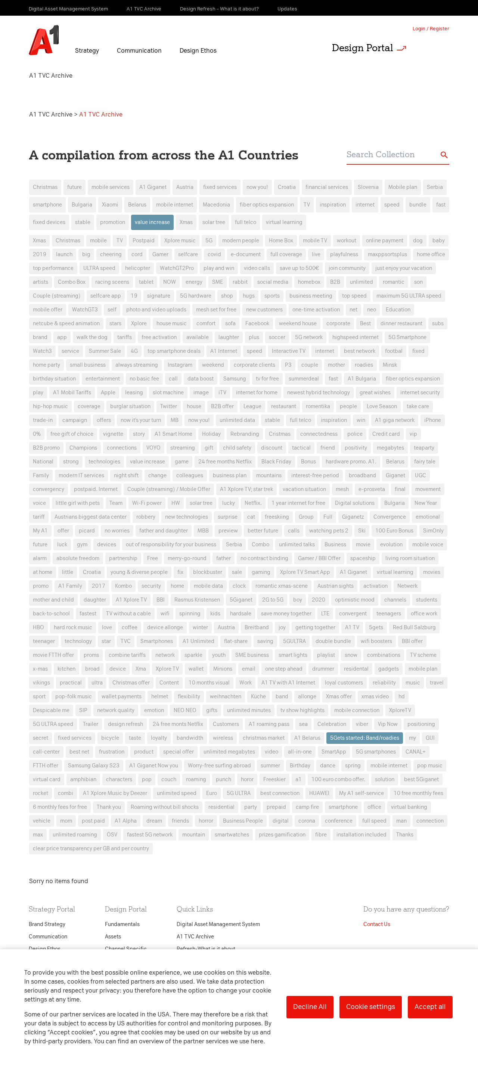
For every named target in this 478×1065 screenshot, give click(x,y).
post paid (93, 821)
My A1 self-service (361, 793)
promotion (112, 222)
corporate (338, 323)
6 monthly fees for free (60, 807)
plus (254, 337)
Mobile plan (402, 187)
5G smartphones (376, 752)
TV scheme (423, 655)
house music (171, 323)
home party (46, 365)
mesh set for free (216, 310)
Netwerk (407, 586)
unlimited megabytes (229, 752)
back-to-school (51, 614)
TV (307, 205)
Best (365, 323)
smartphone (47, 205)
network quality (115, 710)
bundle (417, 205)
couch (168, 779)
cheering (111, 254)
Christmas (45, 187)
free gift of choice (71, 434)
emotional (428, 517)
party (250, 807)
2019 (39, 254)
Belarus (137, 205)
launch (64, 254)
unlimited (361, 282)
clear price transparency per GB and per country (91, 848)
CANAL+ (416, 752)
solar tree (213, 222)
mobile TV (315, 240)
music (413, 683)
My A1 (40, 531)
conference (339, 821)
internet (365, 205)
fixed (418, 351)
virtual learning (284, 222)
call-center (46, 752)
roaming (196, 779)
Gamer (160, 254)
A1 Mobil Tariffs (72, 392)
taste (135, 738)
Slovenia (368, 187)
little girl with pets (78, 503)
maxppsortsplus (387, 254)
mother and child (53, 600)
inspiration (333, 205)
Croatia (287, 187)
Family (41, 475)
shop (227, 296)
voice (39, 503)
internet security (420, 392)
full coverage (286, 254)
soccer (277, 337)
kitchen (66, 669)
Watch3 (42, 351)
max (38, 835)
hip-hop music (50, 406)
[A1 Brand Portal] (44, 40)
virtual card (46, 779)
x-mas (40, 669)
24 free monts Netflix (178, 724)
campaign (74, 420)
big (86, 254)
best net (79, 752)
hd (401, 696)
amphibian (83, 779)
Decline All (310, 1007)
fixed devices (49, 222)
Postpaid (144, 240)
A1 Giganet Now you (153, 766)
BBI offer (412, 641)
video (271, 752)
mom (66, 821)
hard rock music (73, 627)
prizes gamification (282, 835)
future (74, 187)
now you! (257, 187)
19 (134, 296)
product (143, 752)
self (112, 310)
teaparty (424, 448)
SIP (83, 710)
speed (392, 205)
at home (42, 572)
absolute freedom (77, 558)
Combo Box (72, 282)
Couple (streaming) (57, 296)
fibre (321, 835)
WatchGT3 (85, 310)
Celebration (331, 724)
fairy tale (424, 462)
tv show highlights (302, 710)
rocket (40, 793)
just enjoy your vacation (403, 268)
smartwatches (232, 835)
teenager (44, 641)
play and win (219, 268)
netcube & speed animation (66, 323)
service (70, 351)
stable (82, 222)
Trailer (90, 724)
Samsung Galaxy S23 (94, 766)
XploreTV (400, 710)
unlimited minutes (249, 710)
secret (40, 738)
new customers (264, 310)
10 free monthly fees (418, 793)
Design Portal (362, 48)
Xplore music (180, 240)
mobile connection (356, 710)
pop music (430, 766)
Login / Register (431, 28)
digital (281, 821)
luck (62, 544)
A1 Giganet (153, 187)
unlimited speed (176, 793)
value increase (152, 222)
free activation (159, 337)
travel (437, 683)
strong (71, 462)
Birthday (300, 766)
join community (347, 268)
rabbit (240, 282)
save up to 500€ (299, 268)
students (426, 600)
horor (247, 779)
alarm (40, 558)
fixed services (220, 187)
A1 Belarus (307, 738)
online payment (384, 240)
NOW (169, 282)
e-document (246, 254)
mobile (98, 240)
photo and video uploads (156, 310)
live (316, 254)
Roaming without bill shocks (165, 807)
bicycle (110, 738)
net (353, 310)
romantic (393, 282)
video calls (257, 268)
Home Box (281, 240)
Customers (226, 724)
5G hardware (195, 296)
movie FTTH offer (53, 655)
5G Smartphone (407, 337)
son (418, 282)
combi (65, 793)
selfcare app (105, 296)
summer (270, 766)
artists (40, 282)
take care (418, 406)
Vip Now (388, 724)
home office (431, 254)
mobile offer (47, 310)
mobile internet (174, 205)
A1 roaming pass (269, 724)
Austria (184, 187)
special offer (178, 752)
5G (208, 240)
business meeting (310, 296)
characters (119, 779)
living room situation (410, 558)
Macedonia (216, 205)
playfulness (344, 254)
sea (303, 724)
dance (327, 766)
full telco (245, 222)
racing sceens (112, 282)
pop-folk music (73, 696)
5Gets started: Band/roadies (364, 738)
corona (306, 821)
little (67, 572)
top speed (354, 296)
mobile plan (423, 669)
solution (384, 779)
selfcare (188, 254)
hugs (249, 296)
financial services (326, 187)
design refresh (125, 724)
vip (413, 434)
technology (78, 641)
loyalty (159, 738)
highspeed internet (355, 337)
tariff (39, 517)
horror (206, 821)
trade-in (43, 420)
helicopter (137, 268)
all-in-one (300, 752)
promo (41, 586)
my (412, 738)
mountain (193, 835)
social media (272, 282)
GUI (430, 738)
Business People (243, 821)
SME (217, 282)
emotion (154, 710)
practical (71, 683)
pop (147, 779)
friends (180, 821)
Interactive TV (288, 351)
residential (221, 807)
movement (428, 489)
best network (359, 351)
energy (194, 282)
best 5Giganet (421, 779)
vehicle (41, 821)
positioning (421, 724)
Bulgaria (82, 205)
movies (431, 572)
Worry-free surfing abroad (219, 766)
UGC (420, 475)
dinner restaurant (401, 323)
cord (137, 254)
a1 (298, 779)
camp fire (307, 807)
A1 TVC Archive (51, 114)
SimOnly (433, 531)
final (400, 489)
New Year (426, 503)
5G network (309, 337)
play (38, 392)
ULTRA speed (99, 268)
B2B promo (46, 448)
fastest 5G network (150, 835)
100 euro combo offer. (338, 779)
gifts (211, 710)
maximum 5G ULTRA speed (408, 296)
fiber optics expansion (267, 205)
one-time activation (316, 310)
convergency (48, 489)
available (197, 337)
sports (272, 296)
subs (438, 323)
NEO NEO (185, 710)
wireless (223, 738)
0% (37, 434)
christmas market (264, 738)
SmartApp (334, 752)
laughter (228, 337)
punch (223, 779)
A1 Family (70, 586)
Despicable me (51, 710)
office (374, 807)
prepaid (276, 807)
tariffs (124, 337)
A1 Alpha (126, 821)
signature (158, 296)
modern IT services (81, 475)
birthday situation (54, 379)
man (401, 821)
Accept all (430, 1007)
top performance (53, 268)
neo (371, 310)
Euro (211, 793)
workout (346, 240)
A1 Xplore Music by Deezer (115, 793)
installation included (361, 835)
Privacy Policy (160, 397)
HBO (38, 627)
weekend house (298, 323)
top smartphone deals (174, 351)
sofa (230, 323)
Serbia (435, 187)
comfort (205, 323)
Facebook (257, 323)
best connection (279, 793)
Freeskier (274, 779)
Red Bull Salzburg (414, 627)
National (43, 462)
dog (418, 240)
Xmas (186, 222)
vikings (41, 683)
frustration (111, 752)
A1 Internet (223, 351)
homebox (309, 282)
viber (362, 724)
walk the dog (92, 337)
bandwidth (190, 738)
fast (441, 205)
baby (438, 240)
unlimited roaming (75, 835)
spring (353, 766)
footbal (394, 351)
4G (134, 351)
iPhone (432, 420)
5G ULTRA (239, 793)
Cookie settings (370, 1007)
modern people (240, 240)
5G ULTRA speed (53, 724)
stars (115, 323)
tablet (146, 282)
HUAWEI (319, 793)
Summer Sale (105, 351)
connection (430, 821)
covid (214, 254)
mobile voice (427, 544)
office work (424, 614)
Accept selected (298, 690)
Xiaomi (110, 205)
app (62, 337)
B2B (335, 282)
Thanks (404, 835)
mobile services (110, 187)
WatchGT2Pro (177, 268)
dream (154, 821)
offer (63, 531)
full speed (374, 821)
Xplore (139, 323)
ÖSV (112, 835)
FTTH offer (45, 766)
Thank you (109, 807)
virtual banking (409, 807)
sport (39, 696)
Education (398, 310)
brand (40, 337)
